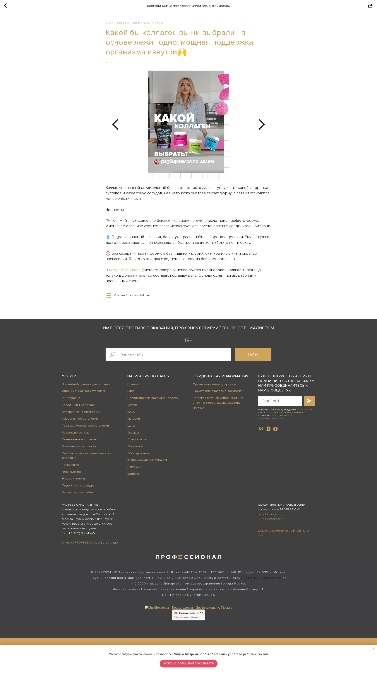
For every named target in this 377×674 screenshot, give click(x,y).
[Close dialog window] (370, 7)
